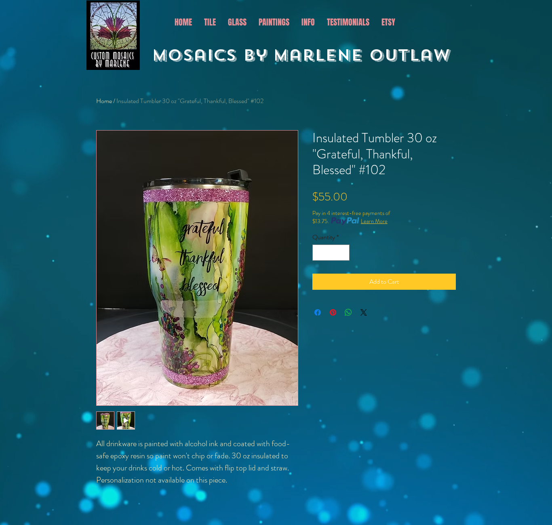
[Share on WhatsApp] (348, 312)
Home (104, 100)
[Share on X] (364, 312)
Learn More (374, 221)
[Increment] (342, 252)
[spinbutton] (331, 252)
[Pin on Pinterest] (333, 312)
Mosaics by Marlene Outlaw (304, 55)
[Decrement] (319, 252)
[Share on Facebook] (317, 312)
